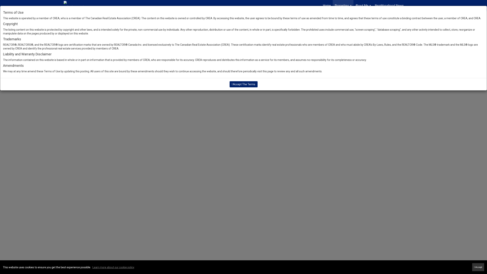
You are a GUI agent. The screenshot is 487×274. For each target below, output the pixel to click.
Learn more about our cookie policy (113, 267)
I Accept (478, 267)
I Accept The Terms (243, 84)
